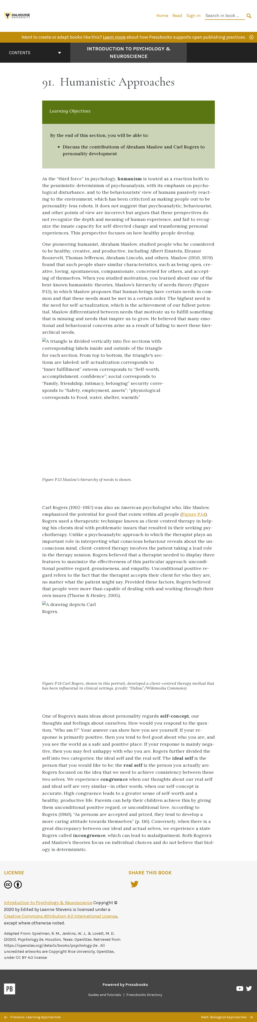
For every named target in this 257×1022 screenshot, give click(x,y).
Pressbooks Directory (144, 995)
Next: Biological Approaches (224, 1017)
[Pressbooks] (9, 989)
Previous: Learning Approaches (35, 1017)
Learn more (114, 37)
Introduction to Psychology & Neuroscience (128, 52)
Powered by (125, 984)
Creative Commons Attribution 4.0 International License (60, 916)
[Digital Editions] (17, 15)
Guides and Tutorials (104, 995)
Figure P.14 (193, 514)
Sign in (193, 15)
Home (162, 15)
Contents (19, 52)
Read (177, 15)
